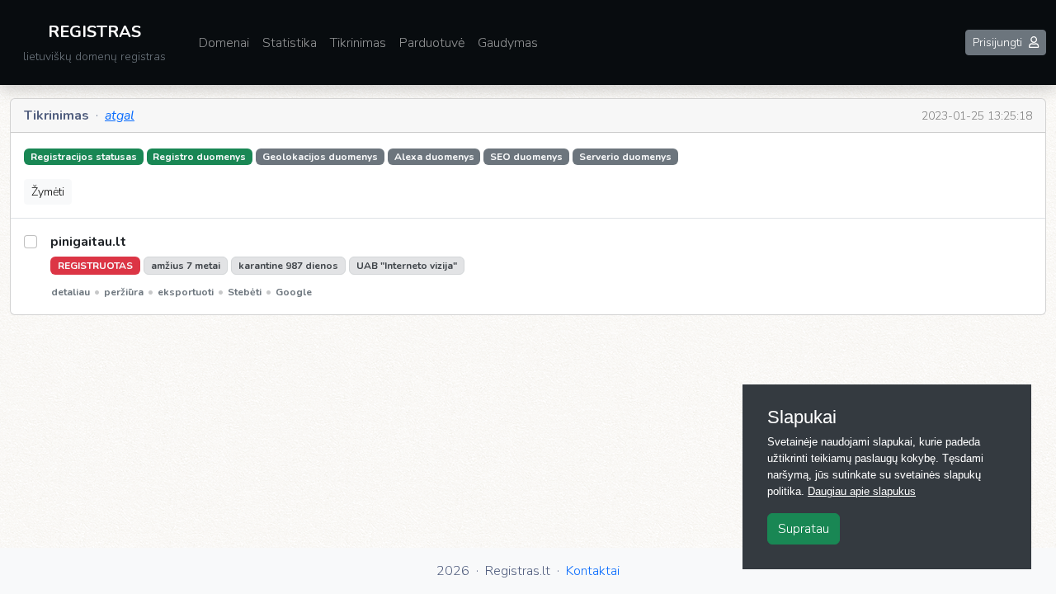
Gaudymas (508, 43)
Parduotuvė (431, 43)
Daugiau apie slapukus (862, 491)
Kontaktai (593, 571)
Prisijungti (997, 42)
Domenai (224, 43)
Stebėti (245, 292)
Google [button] (294, 292)
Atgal (119, 115)
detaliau (70, 292)
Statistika (289, 43)
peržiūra (124, 292)
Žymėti (47, 192)
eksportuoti (186, 292)
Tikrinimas (358, 43)
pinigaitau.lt (88, 242)
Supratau (803, 529)
